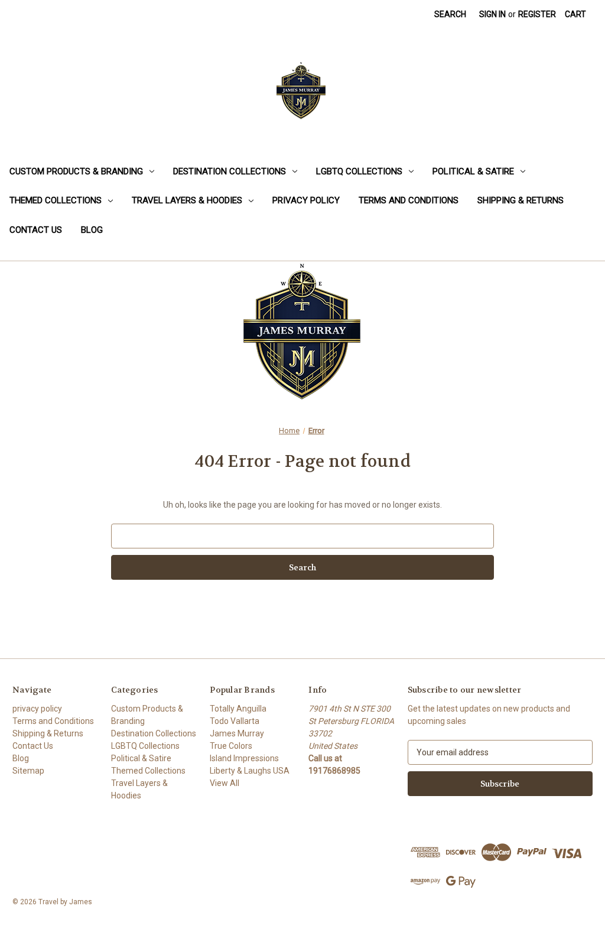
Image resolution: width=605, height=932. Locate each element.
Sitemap (28, 770)
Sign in (492, 14)
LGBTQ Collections (359, 171)
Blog (92, 230)
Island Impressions (244, 758)
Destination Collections (229, 171)
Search (450, 14)
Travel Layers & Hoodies (187, 200)
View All (224, 783)
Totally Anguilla (238, 708)
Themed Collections (55, 200)
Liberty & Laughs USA (250, 770)
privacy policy (306, 200)
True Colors (231, 746)
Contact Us (35, 230)
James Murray (237, 733)
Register (537, 14)
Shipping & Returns (520, 200)
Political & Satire (473, 171)
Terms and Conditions (408, 200)
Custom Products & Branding (76, 171)
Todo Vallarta (234, 721)
